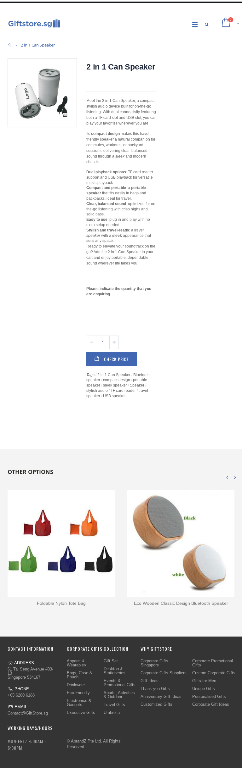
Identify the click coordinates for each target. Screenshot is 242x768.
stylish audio (97, 390)
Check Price (116, 359)
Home (10, 45)
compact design (116, 380)
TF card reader (123, 390)
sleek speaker (115, 385)
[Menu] (195, 24)
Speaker (137, 385)
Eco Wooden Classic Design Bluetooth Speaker (181, 603)
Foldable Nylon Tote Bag (61, 603)
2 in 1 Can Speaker (120, 66)
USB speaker (114, 396)
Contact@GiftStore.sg (28, 713)
